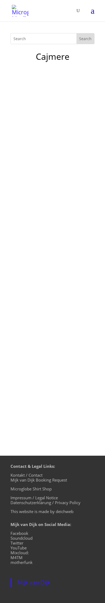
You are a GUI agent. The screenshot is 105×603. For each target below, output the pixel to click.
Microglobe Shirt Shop (31, 489)
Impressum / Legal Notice (34, 497)
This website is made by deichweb (42, 511)
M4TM (16, 557)
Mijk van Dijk (33, 582)
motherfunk (21, 562)
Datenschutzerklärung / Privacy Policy (45, 502)
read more (26, 174)
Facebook (19, 533)
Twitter (16, 543)
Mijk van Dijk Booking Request (38, 480)
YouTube (18, 547)
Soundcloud (21, 538)
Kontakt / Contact (26, 475)
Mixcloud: (19, 552)
